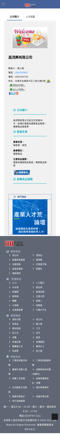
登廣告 (39, 269)
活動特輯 (16, 264)
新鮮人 (39, 301)
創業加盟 (40, 292)
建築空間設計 (18, 396)
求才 (38, 333)
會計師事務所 (42, 387)
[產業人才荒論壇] (30, 217)
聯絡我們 (16, 273)
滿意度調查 (17, 269)
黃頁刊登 (16, 319)
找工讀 (39, 351)
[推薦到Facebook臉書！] (10, 93)
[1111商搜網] (30, 5)
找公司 (15, 255)
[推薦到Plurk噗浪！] (17, 93)
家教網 (39, 305)
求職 (14, 337)
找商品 (39, 255)
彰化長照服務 (18, 401)
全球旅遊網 (17, 310)
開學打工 (40, 346)
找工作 (15, 333)
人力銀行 (40, 283)
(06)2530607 (21, 72)
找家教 (15, 351)
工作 (38, 328)
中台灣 (15, 287)
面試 (38, 337)
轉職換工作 (17, 346)
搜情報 (39, 260)
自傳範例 (40, 342)
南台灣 (39, 287)
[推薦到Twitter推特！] (13, 93)
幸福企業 (16, 342)
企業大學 (40, 296)
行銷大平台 (41, 310)
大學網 (15, 305)
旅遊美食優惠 (18, 260)
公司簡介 (14, 16)
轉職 (14, 301)
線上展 (39, 324)
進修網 (15, 296)
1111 (14, 283)
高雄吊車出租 (42, 396)
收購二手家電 (18, 378)
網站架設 (16, 328)
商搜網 (15, 292)
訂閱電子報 (41, 264)
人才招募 (30, 16)
